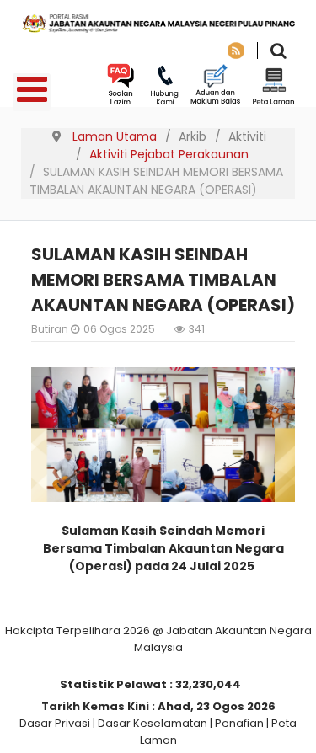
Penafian (239, 723)
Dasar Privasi (54, 723)
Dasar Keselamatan (152, 723)
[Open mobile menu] (32, 92)
